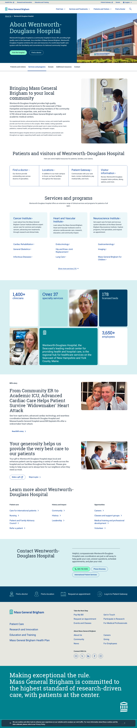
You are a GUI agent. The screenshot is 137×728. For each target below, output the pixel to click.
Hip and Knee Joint (64, 250)
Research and (24, 629)
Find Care (59, 9)
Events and (82, 623)
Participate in (114, 619)
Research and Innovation (24, 2)
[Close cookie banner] (124, 723)
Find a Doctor (120, 9)
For (110, 643)
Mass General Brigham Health (30, 640)
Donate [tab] (50, 67)
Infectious (22, 257)
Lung (60, 257)
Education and (23, 634)
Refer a (16, 528)
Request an (85, 619)
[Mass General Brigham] (17, 9)
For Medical (115, 623)
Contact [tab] (77, 67)
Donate (118, 2)
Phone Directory (100, 569)
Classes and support (106, 515)
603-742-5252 (82, 569)
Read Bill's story (18, 431)
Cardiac (23, 244)
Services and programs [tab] (36, 67)
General (21, 249)
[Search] (130, 8)
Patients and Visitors (101, 9)
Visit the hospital (18, 52)
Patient (17, 624)
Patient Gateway (106, 2)
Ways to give (33, 477)
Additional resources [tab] (64, 67)
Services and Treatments (78, 9)
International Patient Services (86, 575)
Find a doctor (36, 52)
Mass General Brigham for (110, 258)
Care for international (23, 510)
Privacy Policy (40, 724)
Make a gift (16, 477)
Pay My (78, 615)
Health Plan (8, 2)
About (78, 635)
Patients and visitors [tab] (18, 67)
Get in (109, 615)
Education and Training (42, 2)
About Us (8, 16)
